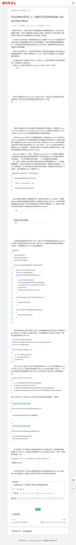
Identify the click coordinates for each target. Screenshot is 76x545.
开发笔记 (23, 10)
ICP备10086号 (53, 540)
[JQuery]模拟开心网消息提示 (19, 522)
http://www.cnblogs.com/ (46, 493)
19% (73, 488)
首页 (18, 10)
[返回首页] (10, 2)
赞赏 (38, 509)
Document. (38, 540)
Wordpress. (24, 540)
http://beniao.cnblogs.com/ (28, 493)
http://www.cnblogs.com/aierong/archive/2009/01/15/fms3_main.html (41, 498)
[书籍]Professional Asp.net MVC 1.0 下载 (52, 522)
